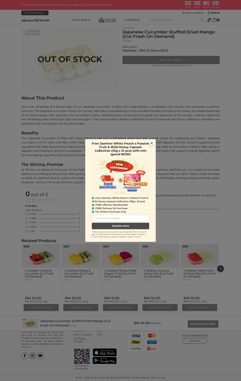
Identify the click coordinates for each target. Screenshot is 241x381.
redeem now (120, 226)
